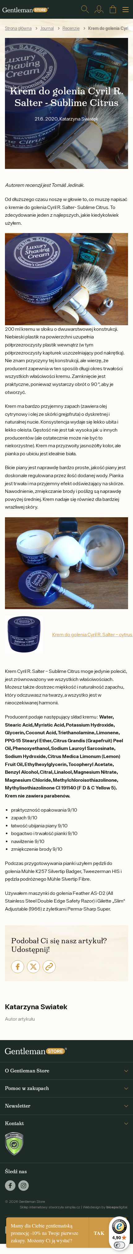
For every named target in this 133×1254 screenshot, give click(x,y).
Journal (47, 28)
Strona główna (18, 28)
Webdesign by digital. (105, 1207)
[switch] (119, 1245)
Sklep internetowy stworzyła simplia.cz (50, 1207)
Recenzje (70, 28)
